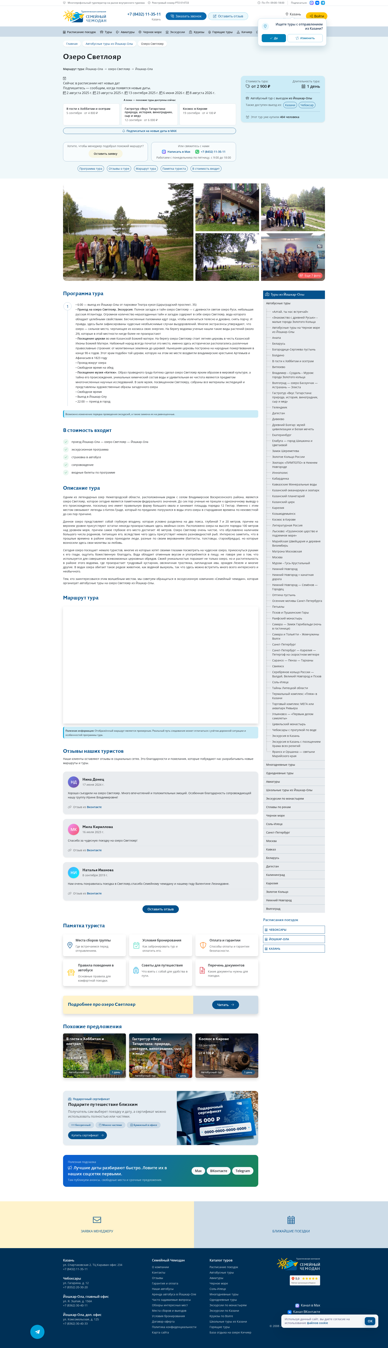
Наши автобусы (163, 1289)
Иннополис (280, 473)
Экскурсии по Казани (224, 1310)
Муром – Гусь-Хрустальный (291, 563)
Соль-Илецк (280, 682)
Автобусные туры (278, 303)
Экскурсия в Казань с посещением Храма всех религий (296, 744)
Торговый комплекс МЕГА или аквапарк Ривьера (293, 706)
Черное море (152, 32)
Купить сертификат (85, 1135)
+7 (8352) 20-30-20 (75, 1287)
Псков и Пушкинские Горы (290, 612)
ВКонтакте (218, 1171)
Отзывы (157, 1278)
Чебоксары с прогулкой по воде (294, 730)
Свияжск (278, 666)
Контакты (158, 1272)
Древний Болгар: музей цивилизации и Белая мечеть (293, 427)
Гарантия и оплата (165, 1283)
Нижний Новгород (284, 569)
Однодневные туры (279, 773)
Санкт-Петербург (284, 644)
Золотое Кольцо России (288, 457)
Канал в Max (310, 1305)
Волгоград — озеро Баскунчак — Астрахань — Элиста (295, 385)
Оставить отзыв (230, 16)
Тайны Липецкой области (290, 688)
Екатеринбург (281, 435)
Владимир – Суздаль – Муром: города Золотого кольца (293, 375)
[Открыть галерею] (128, 232)
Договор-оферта (163, 1321)
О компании (160, 1267)
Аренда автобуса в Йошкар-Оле (174, 1294)
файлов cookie (317, 1323)
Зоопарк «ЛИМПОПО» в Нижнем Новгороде (294, 465)
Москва (277, 557)
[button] (97, 1224)
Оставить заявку (105, 154)
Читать (223, 1005)
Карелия (278, 508)
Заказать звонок (188, 16)
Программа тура (90, 168)
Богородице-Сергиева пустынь (293, 349)
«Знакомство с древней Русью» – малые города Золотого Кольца (295, 320)
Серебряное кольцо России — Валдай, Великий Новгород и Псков (296, 674)
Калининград (275, 875)
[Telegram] (323, 3)
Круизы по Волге (221, 1316)
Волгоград (273, 909)
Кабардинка (280, 478)
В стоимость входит (206, 168)
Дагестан (278, 413)
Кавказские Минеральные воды (294, 484)
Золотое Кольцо (277, 892)
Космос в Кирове (284, 519)
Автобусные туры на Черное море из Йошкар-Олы (296, 330)
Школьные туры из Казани (228, 1321)
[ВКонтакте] (317, 3)
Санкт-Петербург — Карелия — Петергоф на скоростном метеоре (295, 652)
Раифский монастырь (287, 618)
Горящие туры (222, 32)
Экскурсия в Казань (285, 736)
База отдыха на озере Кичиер (230, 1332)
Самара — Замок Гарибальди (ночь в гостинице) (296, 626)
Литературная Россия (287, 525)
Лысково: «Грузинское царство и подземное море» (295, 533)
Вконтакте (94, 807)
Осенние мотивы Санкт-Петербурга (297, 601)
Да (276, 38)
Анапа (276, 338)
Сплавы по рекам (278, 807)
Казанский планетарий (288, 496)
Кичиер (246, 32)
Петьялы (278, 607)
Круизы (199, 32)
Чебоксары (277, 930)
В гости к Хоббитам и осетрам (293, 361)
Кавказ (271, 849)
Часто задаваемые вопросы (171, 1300)
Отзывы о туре (119, 168)
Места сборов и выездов (169, 1310)
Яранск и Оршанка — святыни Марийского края (293, 754)
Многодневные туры (280, 765)
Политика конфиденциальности (174, 1327)
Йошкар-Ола (279, 939)
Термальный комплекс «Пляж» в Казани (294, 696)
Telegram (243, 1171)
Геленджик (279, 407)
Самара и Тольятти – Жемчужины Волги (295, 636)
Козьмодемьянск (283, 514)
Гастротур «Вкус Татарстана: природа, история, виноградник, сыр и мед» (295, 397)
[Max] (312, 3)
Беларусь (278, 343)
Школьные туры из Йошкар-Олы (289, 790)
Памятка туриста (174, 168)
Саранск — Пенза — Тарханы (292, 660)
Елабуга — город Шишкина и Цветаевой (292, 443)
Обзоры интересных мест (170, 1305)
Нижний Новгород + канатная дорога (293, 577)
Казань (295, 14)
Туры (108, 32)
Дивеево (278, 419)
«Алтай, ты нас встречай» (290, 312)
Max (198, 1171)
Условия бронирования (168, 1316)
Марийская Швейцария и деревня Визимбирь (296, 543)
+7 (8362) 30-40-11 (75, 1305)
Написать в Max (179, 152)
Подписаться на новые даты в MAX (152, 131)
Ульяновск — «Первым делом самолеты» (292, 716)
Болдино (278, 355)
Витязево (278, 367)
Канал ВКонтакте (306, 1311)
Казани (290, 105)
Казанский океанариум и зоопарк (295, 490)
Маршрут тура (146, 168)
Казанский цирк (283, 502)
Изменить (307, 38)
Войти (319, 16)
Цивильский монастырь (289, 724)
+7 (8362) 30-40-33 (75, 1323)
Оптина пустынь (283, 595)
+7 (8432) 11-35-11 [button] (144, 14)
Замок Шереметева (285, 451)
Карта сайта (160, 1332)
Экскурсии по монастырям (285, 798)
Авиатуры (128, 32)
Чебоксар (307, 105)
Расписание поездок (81, 32)
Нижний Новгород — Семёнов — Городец (295, 587)
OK (370, 1321)
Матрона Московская (287, 551)
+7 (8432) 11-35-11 (213, 152)
